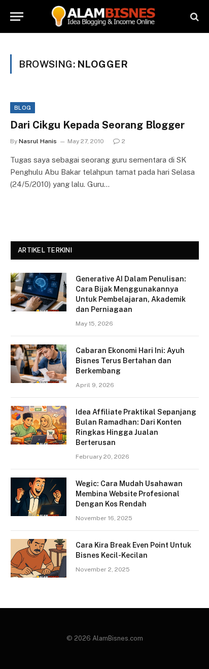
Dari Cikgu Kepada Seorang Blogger (97, 125)
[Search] (193, 16)
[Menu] (16, 16)
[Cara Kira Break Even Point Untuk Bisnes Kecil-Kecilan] (38, 558)
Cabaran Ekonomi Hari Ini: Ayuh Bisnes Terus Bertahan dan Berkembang (130, 360)
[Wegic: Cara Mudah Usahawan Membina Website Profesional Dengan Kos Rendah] (38, 496)
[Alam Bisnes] (104, 16)
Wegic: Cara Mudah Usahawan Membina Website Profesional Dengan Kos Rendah (129, 494)
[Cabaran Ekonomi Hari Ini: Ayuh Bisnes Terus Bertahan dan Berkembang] (38, 363)
